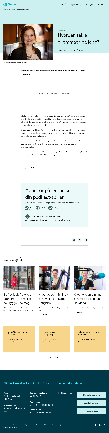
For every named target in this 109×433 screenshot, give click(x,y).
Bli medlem (11, 383)
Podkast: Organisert (23, 9)
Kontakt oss (66, 393)
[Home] (9, 4)
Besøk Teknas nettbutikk (40, 412)
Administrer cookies (10, 427)
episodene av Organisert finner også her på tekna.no (49, 220)
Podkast (13, 9)
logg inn (31, 383)
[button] (63, 4)
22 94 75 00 (35, 396)
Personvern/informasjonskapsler (63, 425)
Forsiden (6, 9)
